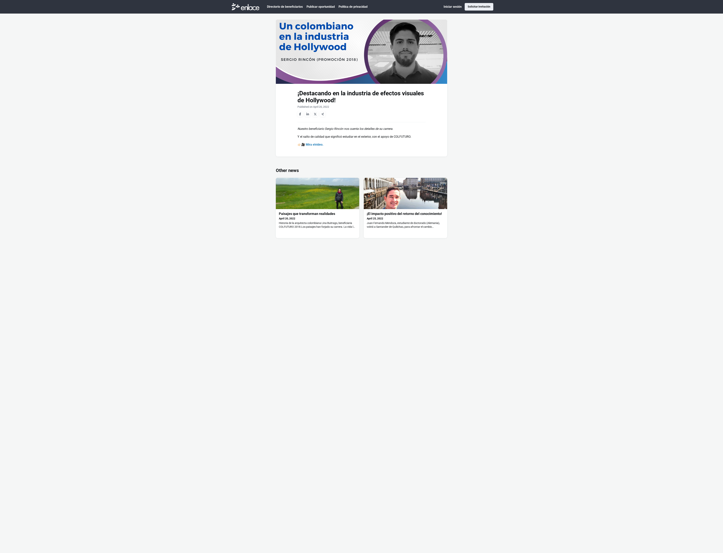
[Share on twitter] (315, 114)
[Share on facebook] (300, 114)
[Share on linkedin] (307, 114)
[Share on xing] (322, 114)
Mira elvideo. (314, 144)
